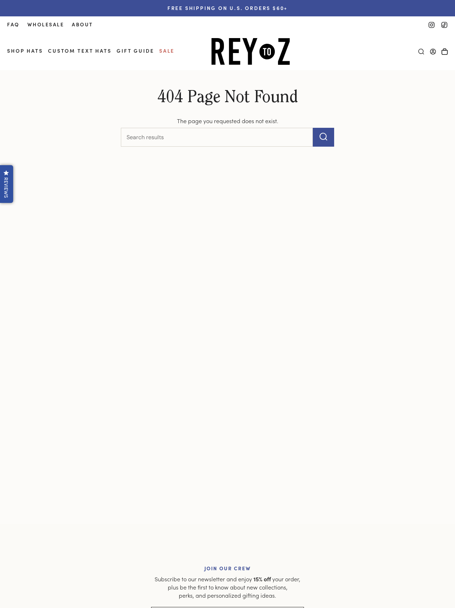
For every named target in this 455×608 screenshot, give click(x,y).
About (82, 24)
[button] (25, 51)
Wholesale (45, 24)
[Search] (323, 137)
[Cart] (444, 51)
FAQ (13, 24)
